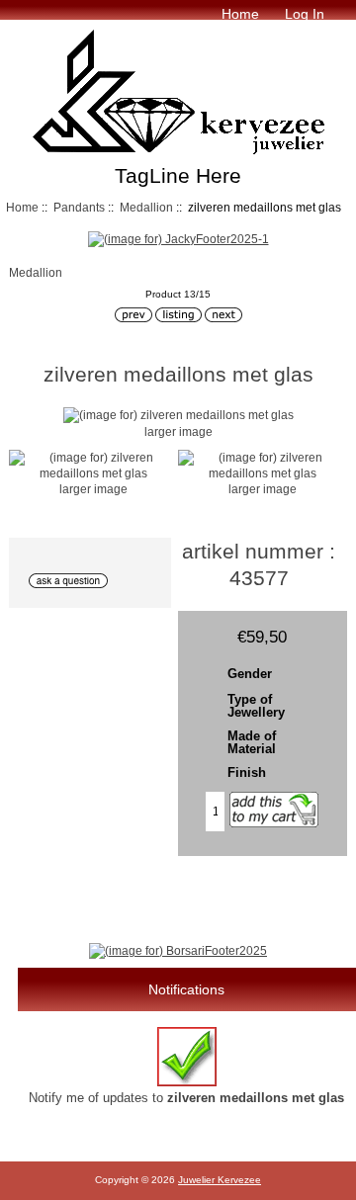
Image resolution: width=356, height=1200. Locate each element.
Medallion (146, 207)
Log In (304, 14)
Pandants (79, 207)
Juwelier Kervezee (219, 1179)
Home (240, 14)
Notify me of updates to (186, 1097)
